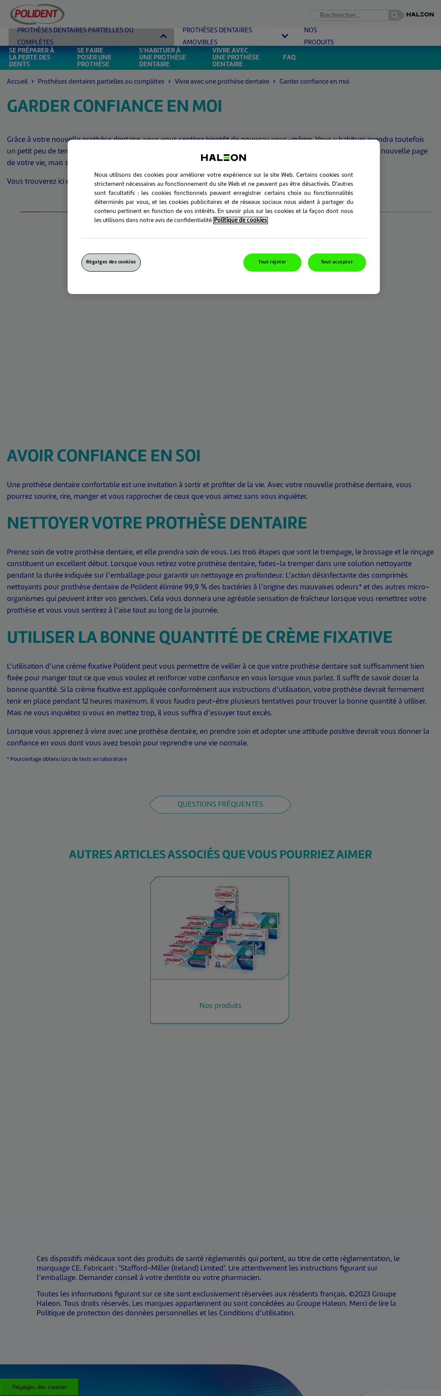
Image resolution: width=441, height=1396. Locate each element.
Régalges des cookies (111, 262)
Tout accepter (337, 262)
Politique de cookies (240, 220)
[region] (224, 217)
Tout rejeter (272, 262)
